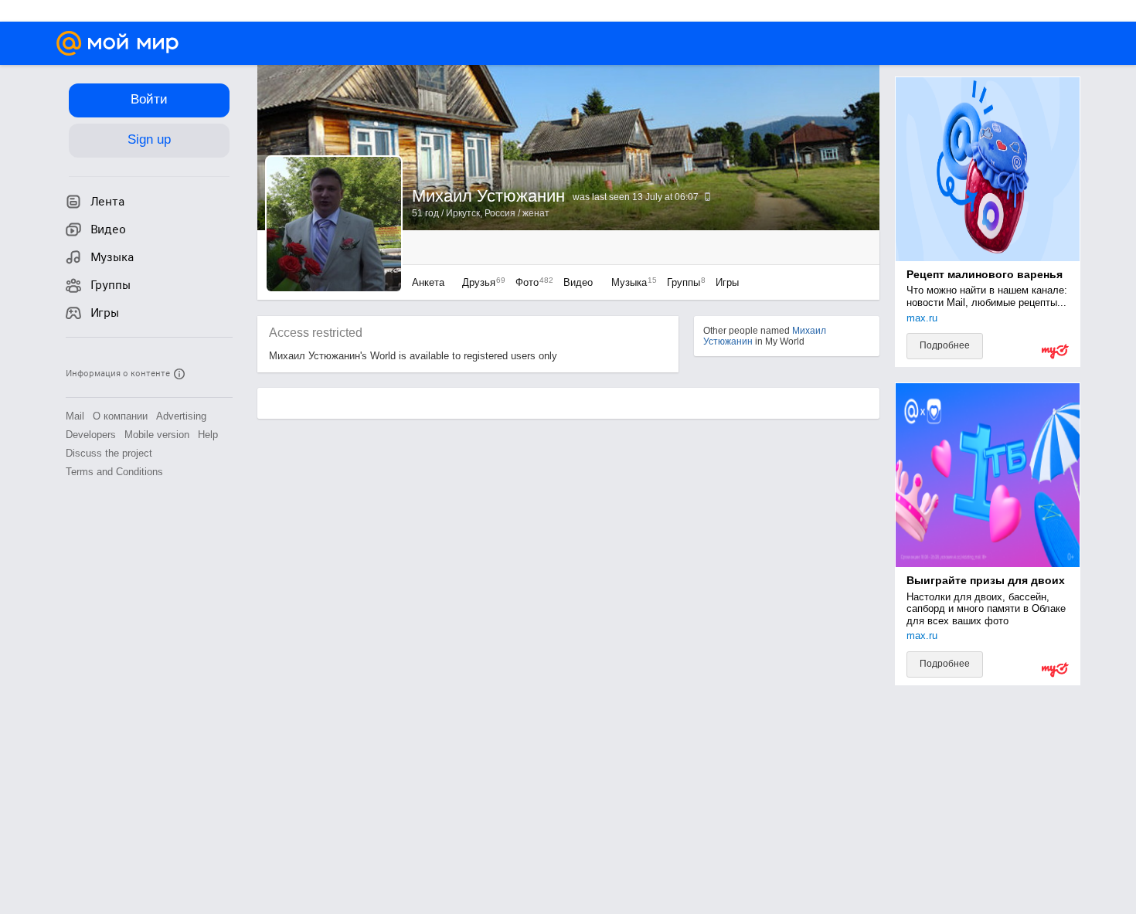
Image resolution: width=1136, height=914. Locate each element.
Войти (149, 99)
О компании (120, 416)
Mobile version (156, 434)
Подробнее (945, 345)
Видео (579, 282)
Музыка (630, 282)
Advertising (181, 416)
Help (208, 434)
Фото (530, 282)
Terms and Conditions (114, 471)
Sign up (149, 139)
